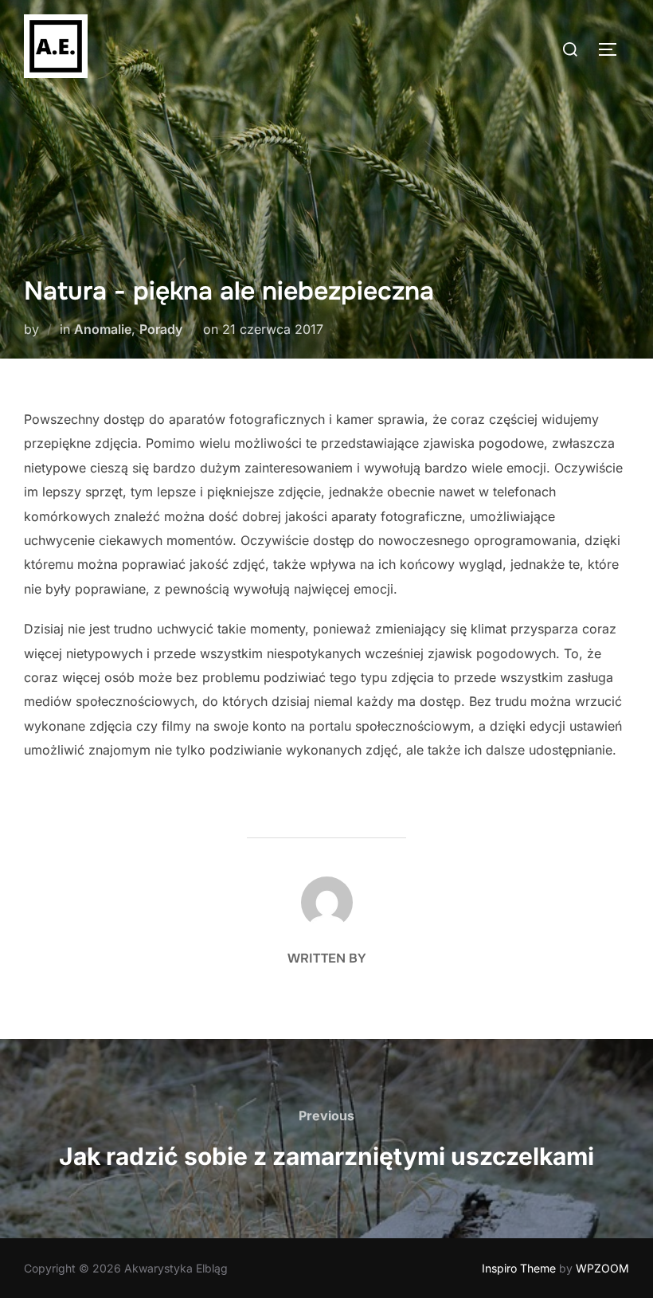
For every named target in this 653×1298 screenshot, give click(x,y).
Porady (160, 329)
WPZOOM (602, 1268)
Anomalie (102, 329)
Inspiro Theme (519, 1268)
